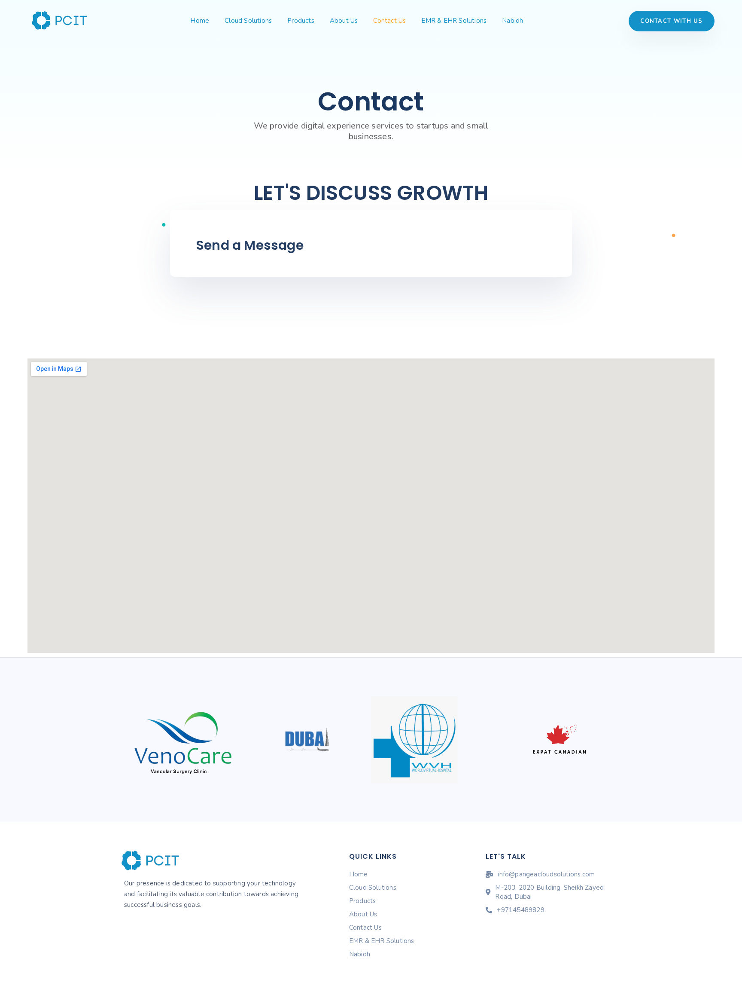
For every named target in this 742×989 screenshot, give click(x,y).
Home (199, 20)
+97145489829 (520, 910)
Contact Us (389, 20)
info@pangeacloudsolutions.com (546, 874)
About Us (344, 20)
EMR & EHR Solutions (454, 20)
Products (300, 20)
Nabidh (512, 20)
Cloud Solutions (248, 20)
